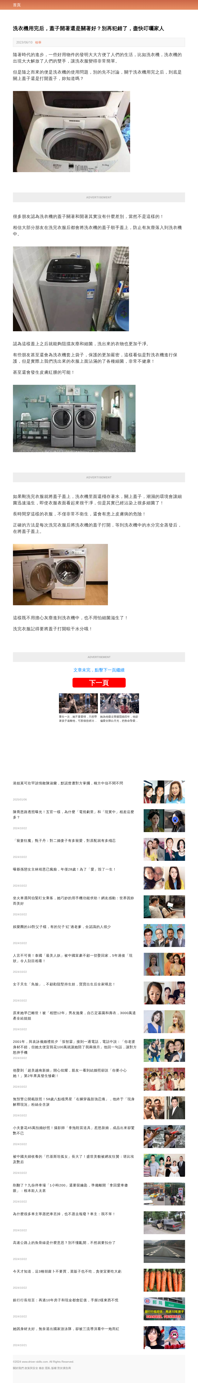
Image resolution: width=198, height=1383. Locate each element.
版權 (54, 1368)
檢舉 (38, 42)
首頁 (17, 5)
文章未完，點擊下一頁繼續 (99, 670)
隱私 (47, 1368)
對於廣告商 (64, 1368)
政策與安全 (31, 1368)
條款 (41, 1368)
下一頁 (99, 682)
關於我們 (18, 1368)
